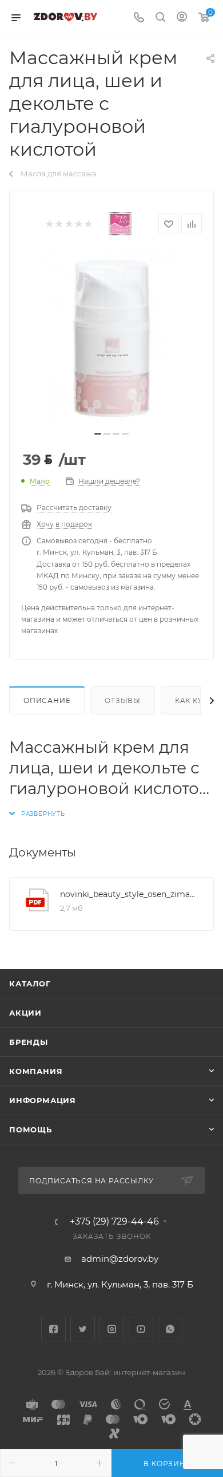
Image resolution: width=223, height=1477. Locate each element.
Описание (46, 700)
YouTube (141, 1329)
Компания (35, 1071)
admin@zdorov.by (119, 1258)
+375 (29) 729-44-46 (114, 1221)
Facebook (53, 1329)
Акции (25, 1012)
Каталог (30, 983)
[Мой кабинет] (182, 18)
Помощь (30, 1129)
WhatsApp (170, 1329)
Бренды (28, 1041)
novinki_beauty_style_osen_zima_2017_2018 (128, 894)
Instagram (111, 1329)
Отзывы (123, 700)
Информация (42, 1100)
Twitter (82, 1329)
